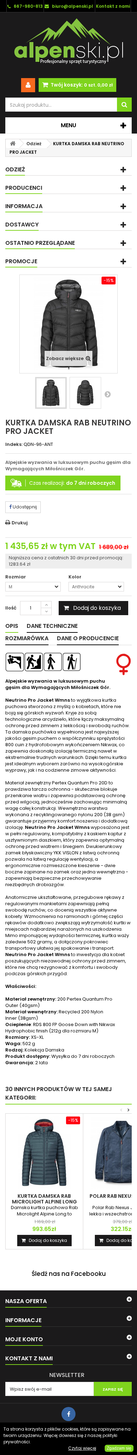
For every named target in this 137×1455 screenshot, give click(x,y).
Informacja (24, 206)
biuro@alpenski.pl (72, 6)
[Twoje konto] (28, 85)
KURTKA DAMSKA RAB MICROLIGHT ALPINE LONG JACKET (44, 1201)
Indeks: (13, 444)
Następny (107, 393)
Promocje (21, 261)
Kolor (75, 577)
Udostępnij (24, 506)
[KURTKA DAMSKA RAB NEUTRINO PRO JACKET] (50, 392)
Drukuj (20, 522)
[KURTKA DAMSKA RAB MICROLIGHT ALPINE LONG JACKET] (44, 1153)
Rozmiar (16, 577)
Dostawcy (22, 224)
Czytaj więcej (82, 1448)
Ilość (11, 608)
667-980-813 (28, 6)
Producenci (23, 188)
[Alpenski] (68, 43)
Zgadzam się (119, 1448)
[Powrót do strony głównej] (12, 143)
